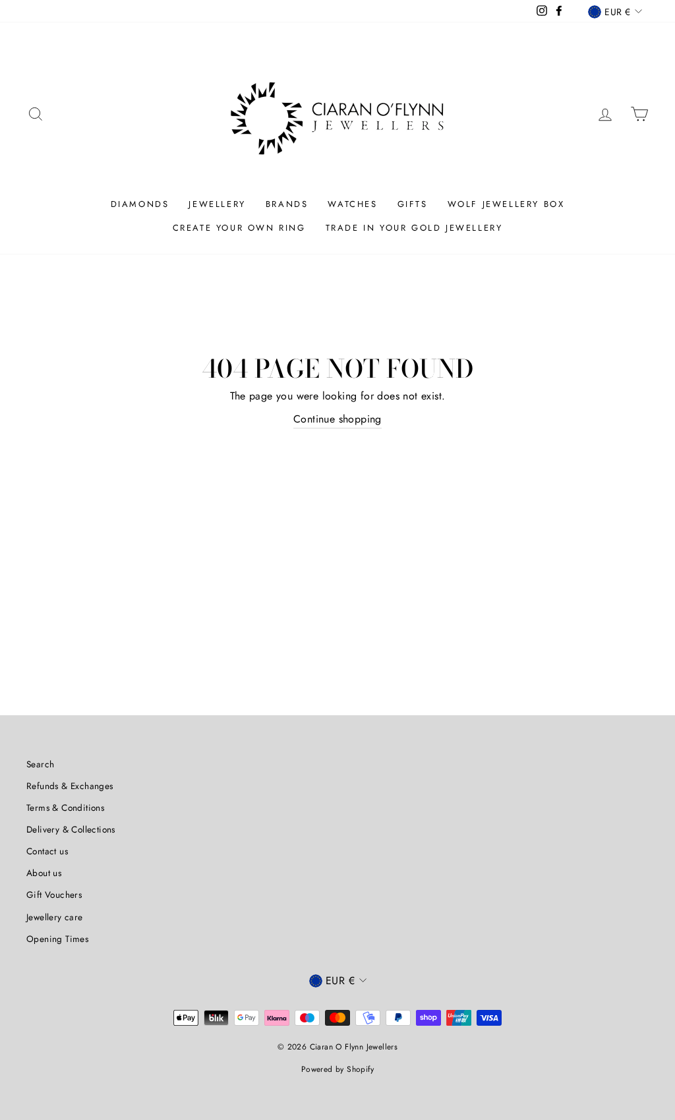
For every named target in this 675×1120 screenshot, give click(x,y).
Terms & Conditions (65, 807)
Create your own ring (239, 227)
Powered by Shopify (337, 1069)
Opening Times (57, 938)
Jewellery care (54, 917)
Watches (352, 204)
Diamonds (140, 204)
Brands (287, 204)
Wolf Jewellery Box (506, 204)
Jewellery (217, 204)
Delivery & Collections (70, 829)
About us (43, 872)
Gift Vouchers (54, 894)
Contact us (47, 851)
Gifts (412, 204)
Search (40, 764)
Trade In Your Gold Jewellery (414, 227)
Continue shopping (337, 419)
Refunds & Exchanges (69, 785)
